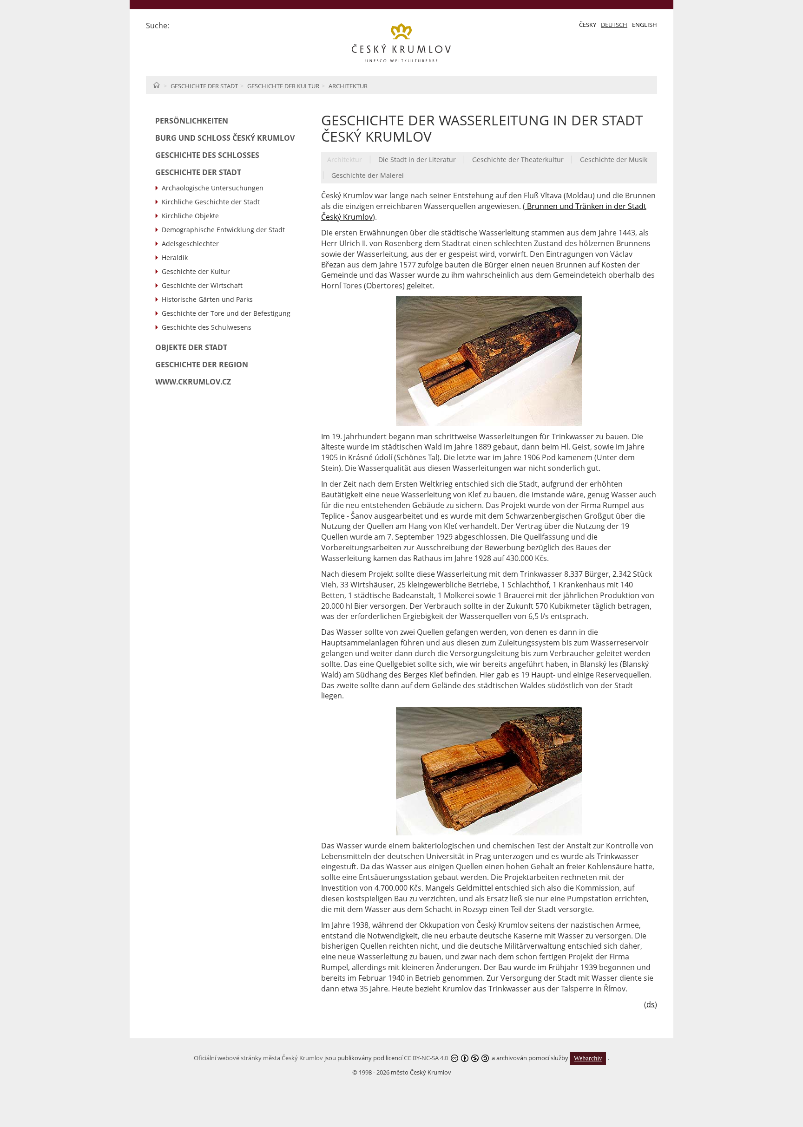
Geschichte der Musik (613, 159)
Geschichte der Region (201, 364)
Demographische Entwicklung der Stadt (223, 229)
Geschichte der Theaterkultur (518, 159)
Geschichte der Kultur (283, 86)
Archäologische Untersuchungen (212, 187)
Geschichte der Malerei (367, 175)
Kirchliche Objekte (190, 215)
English (644, 24)
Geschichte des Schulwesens (206, 327)
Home (156, 85)
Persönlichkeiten (191, 121)
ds (650, 1004)
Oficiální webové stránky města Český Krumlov (258, 1058)
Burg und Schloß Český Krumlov (225, 138)
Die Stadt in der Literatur (417, 159)
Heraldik (175, 257)
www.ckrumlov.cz (193, 382)
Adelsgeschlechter (190, 243)
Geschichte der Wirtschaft (202, 285)
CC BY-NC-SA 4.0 (426, 1058)
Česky (587, 24)
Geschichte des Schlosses (207, 155)
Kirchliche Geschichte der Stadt (211, 201)
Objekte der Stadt (191, 347)
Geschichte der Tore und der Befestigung (226, 313)
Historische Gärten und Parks (207, 299)
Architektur (348, 86)
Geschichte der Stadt (204, 86)
